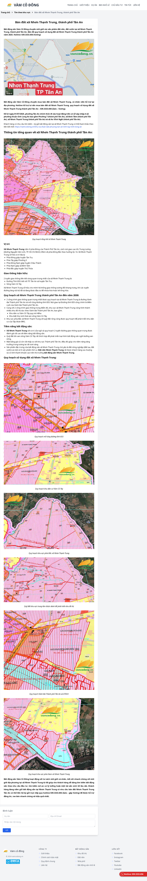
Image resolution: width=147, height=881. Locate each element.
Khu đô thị (82, 853)
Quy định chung (48, 861)
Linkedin (118, 869)
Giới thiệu (84, 5)
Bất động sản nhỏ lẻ (86, 865)
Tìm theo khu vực (22, 12)
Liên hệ (136, 5)
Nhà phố (81, 861)
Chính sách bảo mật (49, 857)
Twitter (117, 861)
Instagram (118, 857)
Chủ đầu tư (117, 5)
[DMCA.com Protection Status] (20, 861)
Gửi (7, 830)
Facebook (118, 853)
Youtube (117, 865)
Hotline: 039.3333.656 (133, 874)
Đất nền (81, 857)
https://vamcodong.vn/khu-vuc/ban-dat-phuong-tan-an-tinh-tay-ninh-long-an (48, 126)
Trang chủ (72, 5)
